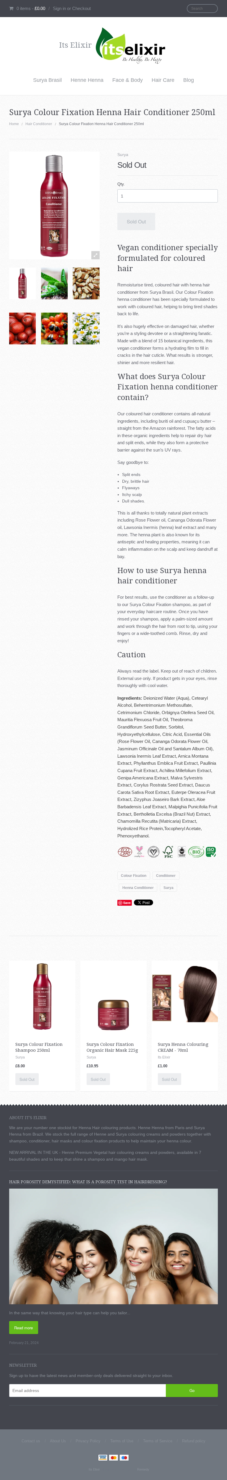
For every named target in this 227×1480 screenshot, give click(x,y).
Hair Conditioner (38, 124)
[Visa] (103, 1458)
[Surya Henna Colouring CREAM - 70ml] (185, 993)
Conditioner (166, 876)
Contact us (31, 1441)
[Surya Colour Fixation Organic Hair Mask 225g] (113, 995)
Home (14, 124)
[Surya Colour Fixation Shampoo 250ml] (42, 995)
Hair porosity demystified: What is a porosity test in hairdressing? (88, 1181)
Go (191, 1390)
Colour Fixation (133, 876)
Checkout (81, 8)
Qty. (121, 184)
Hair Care (163, 80)
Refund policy (193, 1441)
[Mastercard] (113, 1458)
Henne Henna (87, 80)
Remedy (143, 1469)
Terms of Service (157, 1441)
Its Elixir (94, 1469)
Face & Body (127, 80)
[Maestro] (124, 1458)
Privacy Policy (88, 1441)
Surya (122, 154)
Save (127, 902)
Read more (23, 1327)
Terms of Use (121, 1441)
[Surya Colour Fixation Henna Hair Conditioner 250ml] (22, 283)
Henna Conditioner (138, 888)
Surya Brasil (47, 80)
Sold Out (136, 221)
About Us (58, 1441)
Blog (188, 80)
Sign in (59, 8)
